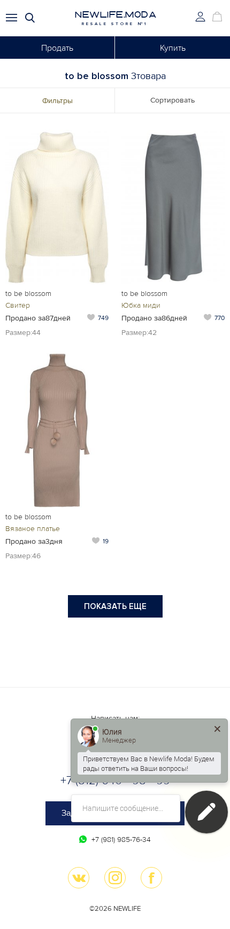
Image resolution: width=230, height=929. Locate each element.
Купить (173, 48)
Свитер (17, 305)
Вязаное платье (32, 528)
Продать (57, 48)
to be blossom (28, 293)
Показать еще (115, 606)
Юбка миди (140, 305)
